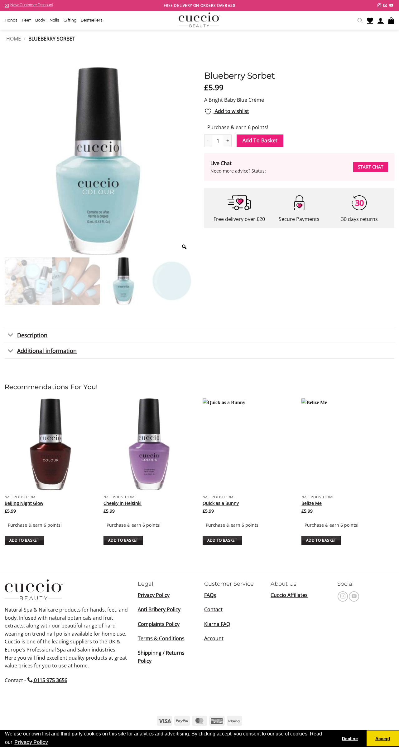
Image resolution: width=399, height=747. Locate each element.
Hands (11, 20)
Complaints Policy (159, 624)
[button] (29, 5)
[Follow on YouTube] (391, 5)
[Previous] (5, 477)
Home (13, 38)
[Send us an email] (385, 5)
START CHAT (370, 167)
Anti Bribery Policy (159, 609)
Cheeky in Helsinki (122, 503)
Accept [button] (382, 738)
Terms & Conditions (161, 638)
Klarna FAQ (217, 624)
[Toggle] (11, 335)
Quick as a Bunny (221, 503)
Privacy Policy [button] (31, 742)
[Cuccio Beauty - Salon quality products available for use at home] (199, 20)
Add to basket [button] (24, 540)
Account (214, 638)
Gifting (70, 20)
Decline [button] (350, 738)
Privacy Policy (154, 595)
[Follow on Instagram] (379, 5)
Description (32, 335)
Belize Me (311, 503)
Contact (213, 609)
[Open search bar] (360, 20)
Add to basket (260, 140)
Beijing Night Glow (24, 503)
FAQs (210, 595)
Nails (54, 20)
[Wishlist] (370, 20)
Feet (26, 20)
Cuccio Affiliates (289, 595)
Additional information (47, 350)
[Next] (394, 477)
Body (40, 20)
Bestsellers (92, 20)
